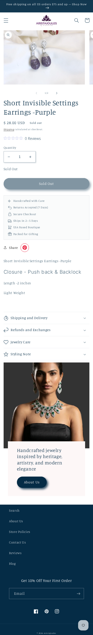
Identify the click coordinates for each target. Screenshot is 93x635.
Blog (12, 563)
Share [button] (13, 247)
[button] (6, 20)
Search (14, 510)
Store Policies (19, 532)
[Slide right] (57, 93)
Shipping (9, 129)
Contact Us (17, 542)
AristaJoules (50, 633)
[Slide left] (36, 93)
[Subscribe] (78, 593)
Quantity (10, 147)
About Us (32, 482)
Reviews (15, 553)
